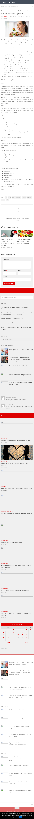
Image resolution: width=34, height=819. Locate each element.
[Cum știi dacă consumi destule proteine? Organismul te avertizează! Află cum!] (9, 233)
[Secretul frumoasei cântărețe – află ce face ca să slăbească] (4, 784)
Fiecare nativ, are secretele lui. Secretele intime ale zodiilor (16, 440)
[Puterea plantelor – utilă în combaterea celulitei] (4, 767)
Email (19, 270)
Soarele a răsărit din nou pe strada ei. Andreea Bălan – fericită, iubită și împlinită (21, 350)
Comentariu (6, 259)
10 (22, 632)
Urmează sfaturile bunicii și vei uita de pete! (20, 718)
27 (3, 640)
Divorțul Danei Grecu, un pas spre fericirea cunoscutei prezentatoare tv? (20, 375)
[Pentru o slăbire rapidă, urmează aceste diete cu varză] (17, 579)
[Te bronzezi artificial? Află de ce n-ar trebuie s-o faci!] (4, 776)
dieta (13, 197)
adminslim (6, 16)
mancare (24, 197)
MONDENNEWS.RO (8, 2)
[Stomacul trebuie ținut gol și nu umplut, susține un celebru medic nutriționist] (17, 554)
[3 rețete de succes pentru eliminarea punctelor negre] (4, 792)
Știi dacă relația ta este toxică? (16, 709)
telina (7, 199)
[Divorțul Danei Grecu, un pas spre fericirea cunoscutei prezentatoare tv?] (4, 376)
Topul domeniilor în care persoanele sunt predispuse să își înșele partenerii (19, 743)
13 (3, 635)
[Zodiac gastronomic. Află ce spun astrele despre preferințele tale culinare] (17, 477)
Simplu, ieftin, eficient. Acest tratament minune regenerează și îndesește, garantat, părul (20, 758)
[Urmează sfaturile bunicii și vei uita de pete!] (4, 720)
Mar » (26, 642)
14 (8, 635)
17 (22, 635)
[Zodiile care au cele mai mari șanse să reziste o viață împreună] (17, 452)
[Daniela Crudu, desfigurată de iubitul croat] (4, 368)
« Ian (8, 642)
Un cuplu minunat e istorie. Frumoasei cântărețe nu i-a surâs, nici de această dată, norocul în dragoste (17, 313)
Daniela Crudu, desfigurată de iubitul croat (12, 318)
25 (26, 637)
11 (26, 632)
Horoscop (4, 438)
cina (6, 197)
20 (3, 637)
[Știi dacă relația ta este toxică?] (4, 712)
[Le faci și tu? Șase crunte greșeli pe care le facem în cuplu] (4, 737)
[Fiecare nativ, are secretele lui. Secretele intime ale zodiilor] (17, 429)
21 (8, 637)
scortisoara (29, 197)
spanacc (3, 199)
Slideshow (14, 6)
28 (8, 640)
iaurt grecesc (18, 197)
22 (13, 637)
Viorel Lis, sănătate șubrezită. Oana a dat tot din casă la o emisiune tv (20, 383)
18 (26, 635)
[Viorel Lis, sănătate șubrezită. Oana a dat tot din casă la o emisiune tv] (4, 384)
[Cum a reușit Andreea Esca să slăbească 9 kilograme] (4, 728)
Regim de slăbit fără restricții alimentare (11, 542)
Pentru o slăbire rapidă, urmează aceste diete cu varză (15, 590)
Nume (5, 270)
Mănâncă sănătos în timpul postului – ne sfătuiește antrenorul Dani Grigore (24, 241)
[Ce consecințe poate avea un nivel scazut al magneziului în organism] (17, 602)
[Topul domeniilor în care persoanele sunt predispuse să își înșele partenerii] (4, 745)
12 (30, 632)
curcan (9, 197)
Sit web (5, 276)
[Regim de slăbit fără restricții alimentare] (17, 531)
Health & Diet (5, 6)
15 (13, 635)
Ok (20, 817)
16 (18, 635)
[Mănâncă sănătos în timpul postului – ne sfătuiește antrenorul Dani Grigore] (25, 233)
